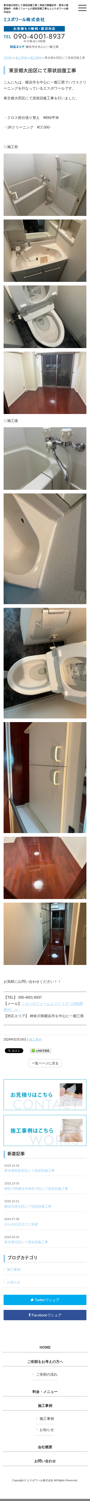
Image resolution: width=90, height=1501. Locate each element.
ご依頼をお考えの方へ (45, 1362)
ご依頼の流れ (47, 1374)
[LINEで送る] (40, 1050)
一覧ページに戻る (45, 1063)
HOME (8, 57)
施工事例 (21, 57)
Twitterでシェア (47, 1300)
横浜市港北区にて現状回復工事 (27, 1204)
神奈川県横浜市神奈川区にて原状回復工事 (36, 1186)
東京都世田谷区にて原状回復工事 (29, 1168)
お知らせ (13, 1282)
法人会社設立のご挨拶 (21, 1221)
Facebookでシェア (46, 1315)
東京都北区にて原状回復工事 (26, 1240)
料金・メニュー (45, 1392)
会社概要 (45, 1447)
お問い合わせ (45, 1461)
